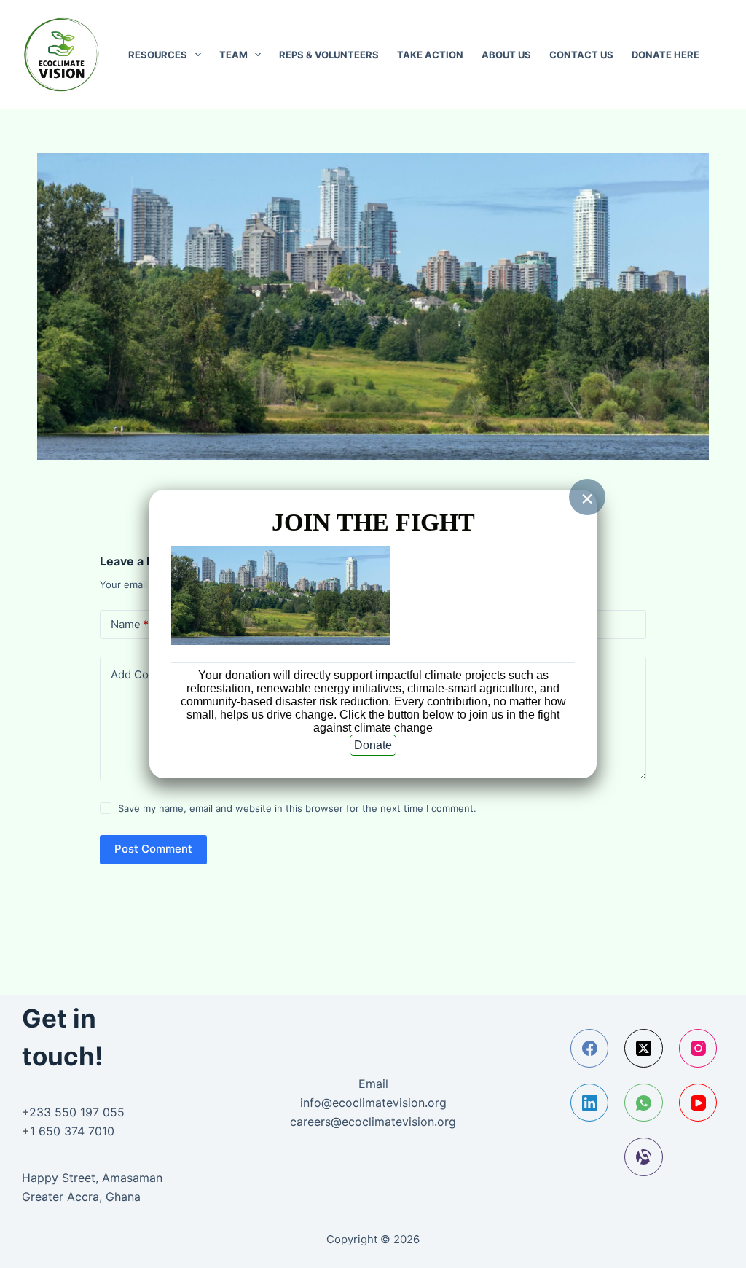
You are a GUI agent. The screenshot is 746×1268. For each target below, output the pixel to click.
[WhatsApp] (643, 1103)
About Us (506, 54)
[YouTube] (698, 1103)
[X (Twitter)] (643, 1048)
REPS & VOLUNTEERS (329, 54)
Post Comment (153, 849)
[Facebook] (589, 1048)
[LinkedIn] (589, 1103)
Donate (373, 745)
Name (130, 624)
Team (233, 54)
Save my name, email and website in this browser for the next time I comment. (297, 808)
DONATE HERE (665, 54)
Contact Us (581, 54)
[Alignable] (643, 1157)
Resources (157, 54)
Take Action (430, 54)
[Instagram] (698, 1048)
